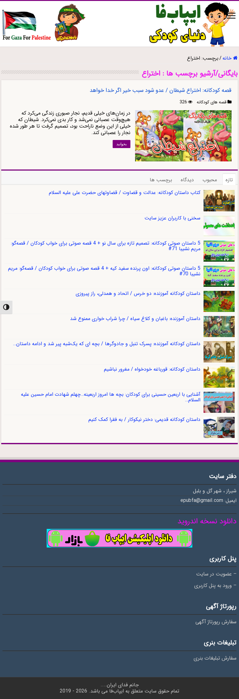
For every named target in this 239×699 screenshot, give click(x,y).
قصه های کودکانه (212, 102)
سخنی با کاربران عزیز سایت (172, 218)
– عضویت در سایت (216, 574)
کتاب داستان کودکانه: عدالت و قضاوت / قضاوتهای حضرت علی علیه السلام (124, 192)
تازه (229, 180)
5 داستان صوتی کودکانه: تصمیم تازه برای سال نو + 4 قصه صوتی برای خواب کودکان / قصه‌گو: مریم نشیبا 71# (105, 246)
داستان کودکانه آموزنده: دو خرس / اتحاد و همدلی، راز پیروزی (138, 293)
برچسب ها (161, 180)
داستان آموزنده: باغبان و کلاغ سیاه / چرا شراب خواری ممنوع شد (135, 318)
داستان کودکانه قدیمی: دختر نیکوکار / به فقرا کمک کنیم (144, 419)
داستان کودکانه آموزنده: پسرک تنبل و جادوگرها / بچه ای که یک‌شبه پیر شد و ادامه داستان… (106, 344)
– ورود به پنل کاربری (215, 586)
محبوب (210, 180)
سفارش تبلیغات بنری (215, 658)
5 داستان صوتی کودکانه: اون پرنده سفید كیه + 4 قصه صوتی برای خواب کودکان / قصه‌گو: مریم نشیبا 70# (104, 271)
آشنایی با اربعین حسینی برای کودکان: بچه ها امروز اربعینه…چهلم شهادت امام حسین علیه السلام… (110, 397)
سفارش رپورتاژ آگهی (216, 622)
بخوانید (121, 144)
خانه (228, 58)
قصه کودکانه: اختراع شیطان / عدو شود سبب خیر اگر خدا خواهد (161, 90)
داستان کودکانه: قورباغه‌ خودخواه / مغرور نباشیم (152, 369)
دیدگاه (187, 180)
